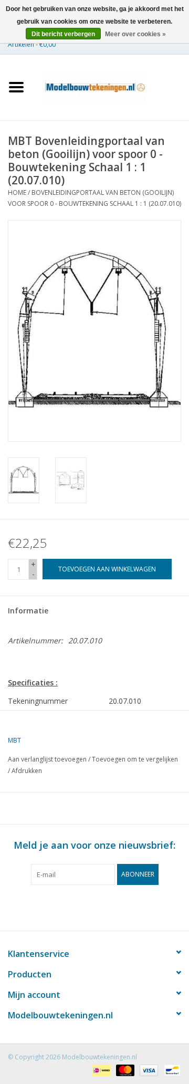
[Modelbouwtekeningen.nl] (110, 86)
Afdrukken (27, 770)
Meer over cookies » (135, 34)
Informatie (28, 611)
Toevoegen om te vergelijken (135, 759)
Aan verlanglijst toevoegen (47, 759)
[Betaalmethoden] (100, 1069)
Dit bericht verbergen (63, 34)
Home (17, 192)
